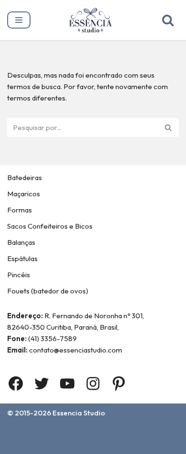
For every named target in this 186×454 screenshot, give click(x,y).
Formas (19, 209)
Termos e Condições (46, 444)
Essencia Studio (78, 412)
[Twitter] (41, 383)
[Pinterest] (118, 383)
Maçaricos (23, 193)
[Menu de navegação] (19, 20)
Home (49, 432)
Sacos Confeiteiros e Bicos (50, 226)
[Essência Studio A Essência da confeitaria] (93, 20)
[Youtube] (67, 383)
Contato (134, 432)
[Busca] (168, 20)
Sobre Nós (89, 432)
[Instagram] (93, 383)
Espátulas (22, 258)
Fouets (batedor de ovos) (47, 290)
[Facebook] (15, 383)
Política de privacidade (134, 444)
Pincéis (18, 274)
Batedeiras (24, 177)
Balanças (21, 242)
